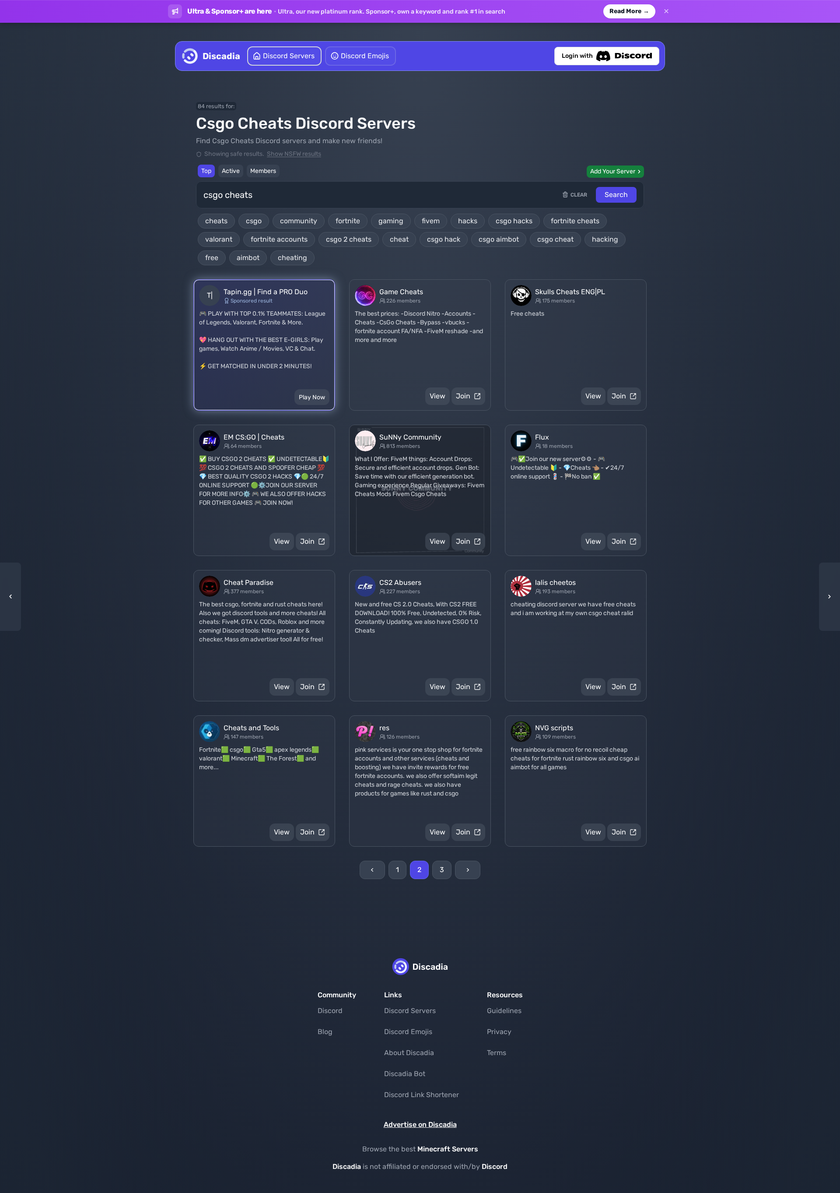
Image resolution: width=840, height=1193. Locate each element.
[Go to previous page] (372, 870)
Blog (325, 1032)
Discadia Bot (404, 1074)
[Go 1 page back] (13, 596)
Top (206, 171)
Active (231, 171)
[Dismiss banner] (666, 11)
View (437, 396)
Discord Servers (410, 1010)
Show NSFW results (294, 154)
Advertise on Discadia (420, 1124)
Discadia (346, 1166)
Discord (330, 1010)
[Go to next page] (467, 870)
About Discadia (409, 1053)
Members (263, 171)
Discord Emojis (408, 1032)
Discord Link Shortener (421, 1095)
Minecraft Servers (447, 1149)
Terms (496, 1053)
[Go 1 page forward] (827, 596)
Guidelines (504, 1010)
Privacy (499, 1032)
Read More (629, 11)
